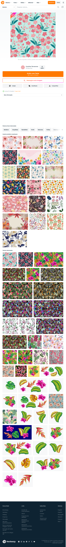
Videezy (5, 514)
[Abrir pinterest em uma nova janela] (26, 541)
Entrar (58, 2)
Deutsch (59, 517)
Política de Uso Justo (56, 543)
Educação (5, 519)
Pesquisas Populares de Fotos (26, 525)
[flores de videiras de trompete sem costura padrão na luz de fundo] (55, 221)
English (59, 510)
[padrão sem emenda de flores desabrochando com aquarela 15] (53, 142)
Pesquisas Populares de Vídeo (24, 530)
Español (59, 512)
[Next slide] (59, 130)
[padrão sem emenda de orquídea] (10, 157)
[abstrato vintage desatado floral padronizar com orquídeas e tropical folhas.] (41, 357)
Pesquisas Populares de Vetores (24, 521)
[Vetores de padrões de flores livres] (53, 187)
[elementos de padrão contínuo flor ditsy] (52, 157)
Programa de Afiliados (24, 516)
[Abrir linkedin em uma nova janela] (24, 541)
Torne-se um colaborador (42, 518)
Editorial (30, 2)
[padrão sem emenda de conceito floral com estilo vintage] (15, 239)
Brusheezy (5, 510)
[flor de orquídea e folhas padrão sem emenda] (10, 259)
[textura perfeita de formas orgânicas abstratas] (37, 172)
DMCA (23, 513)
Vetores (7, 2)
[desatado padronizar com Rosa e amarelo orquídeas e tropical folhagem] (10, 417)
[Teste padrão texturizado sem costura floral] (37, 204)
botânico (6, 129)
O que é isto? (18, 91)
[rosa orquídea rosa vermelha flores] (34, 187)
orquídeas (15, 129)
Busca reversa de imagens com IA (7, 525)
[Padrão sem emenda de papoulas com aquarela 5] (15, 204)
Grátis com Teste (33, 74)
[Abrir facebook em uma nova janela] (18, 541)
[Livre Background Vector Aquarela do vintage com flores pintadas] (54, 172)
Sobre (40, 516)
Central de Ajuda (42, 510)
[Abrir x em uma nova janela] (31, 541)
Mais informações (8, 95)
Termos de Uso (46, 542)
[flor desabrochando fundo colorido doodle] (29, 157)
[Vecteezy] (2, 2)
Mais (38, 2)
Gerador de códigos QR (8, 533)
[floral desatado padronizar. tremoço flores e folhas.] (35, 342)
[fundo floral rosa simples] (33, 142)
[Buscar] (58, 7)
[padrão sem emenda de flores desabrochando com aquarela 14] (12, 142)
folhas (48, 129)
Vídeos (22, 2)
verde (32, 129)
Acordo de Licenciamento (25, 510)
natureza (40, 129)
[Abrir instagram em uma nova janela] (21, 541)
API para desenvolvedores (7, 522)
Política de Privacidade (57, 542)
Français (59, 519)
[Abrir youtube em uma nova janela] (34, 541)
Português (59, 514)
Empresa (5, 517)
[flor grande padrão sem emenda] (23, 172)
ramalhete (25, 129)
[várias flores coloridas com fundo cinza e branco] (15, 221)
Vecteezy (5, 512)
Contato (41, 513)
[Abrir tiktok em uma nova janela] (29, 541)
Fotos (15, 2)
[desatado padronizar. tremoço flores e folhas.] (56, 357)
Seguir (42, 68)
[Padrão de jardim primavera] (37, 221)
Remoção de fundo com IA (8, 529)
